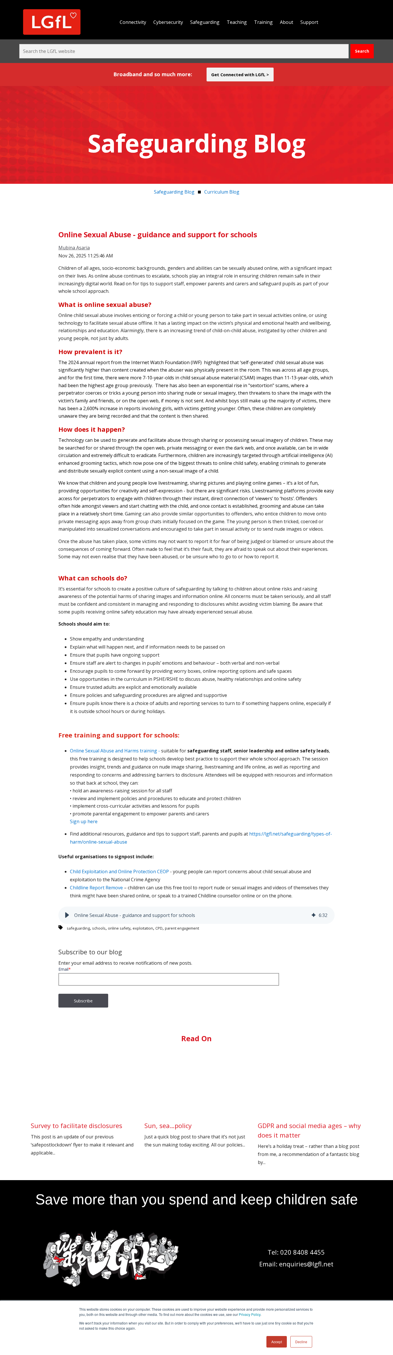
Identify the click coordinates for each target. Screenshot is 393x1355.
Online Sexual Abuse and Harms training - (115, 751)
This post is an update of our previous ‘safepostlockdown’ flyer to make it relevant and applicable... (82, 1138)
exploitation (143, 928)
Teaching (237, 22)
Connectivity (133, 22)
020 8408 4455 (302, 1252)
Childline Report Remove (96, 887)
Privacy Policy (249, 1314)
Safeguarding (205, 22)
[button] (67, 915)
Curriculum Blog (221, 192)
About (286, 22)
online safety (119, 928)
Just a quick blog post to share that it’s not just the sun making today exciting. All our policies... (194, 1134)
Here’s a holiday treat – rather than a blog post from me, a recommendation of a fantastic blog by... (309, 1143)
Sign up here (84, 821)
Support (309, 22)
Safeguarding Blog (174, 192)
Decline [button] (301, 1341)
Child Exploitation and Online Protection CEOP (119, 871)
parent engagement (182, 928)
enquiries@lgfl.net (306, 1264)
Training (263, 22)
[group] (196, 915)
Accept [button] (276, 1341)
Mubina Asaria (74, 247)
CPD (159, 928)
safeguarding (78, 928)
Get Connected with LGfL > (240, 74)
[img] (313, 915)
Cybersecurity (168, 22)
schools (99, 928)
